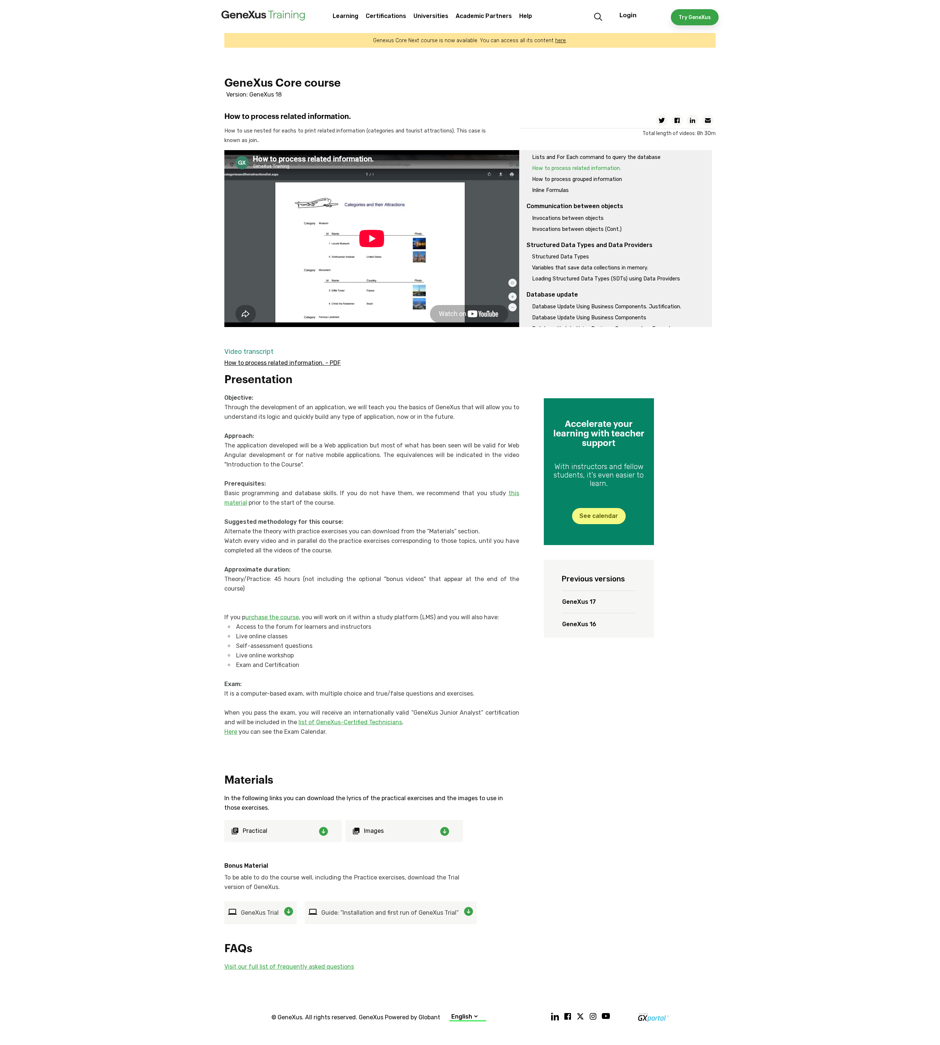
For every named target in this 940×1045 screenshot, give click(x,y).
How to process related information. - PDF (282, 362)
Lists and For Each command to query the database (596, 157)
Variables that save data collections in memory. (590, 268)
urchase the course (272, 617)
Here (230, 731)
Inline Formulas (550, 190)
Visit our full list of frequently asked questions (289, 966)
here (560, 40)
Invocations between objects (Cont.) (577, 229)
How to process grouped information (577, 179)
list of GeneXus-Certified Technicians (350, 722)
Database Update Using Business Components (589, 318)
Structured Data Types (560, 257)
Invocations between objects (568, 218)
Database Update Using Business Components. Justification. (606, 307)
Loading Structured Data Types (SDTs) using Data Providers (606, 279)
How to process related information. (576, 168)
